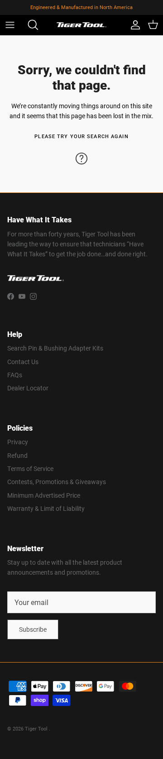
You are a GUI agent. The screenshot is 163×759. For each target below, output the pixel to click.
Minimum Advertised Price (43, 495)
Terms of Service (30, 468)
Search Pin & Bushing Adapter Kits (55, 348)
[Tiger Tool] (81, 25)
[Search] (30, 25)
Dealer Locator (27, 388)
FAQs (14, 374)
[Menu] (10, 25)
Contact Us (22, 361)
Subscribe (33, 629)
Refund (17, 455)
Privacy (17, 441)
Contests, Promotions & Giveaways (56, 481)
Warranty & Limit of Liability (46, 508)
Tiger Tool (37, 728)
